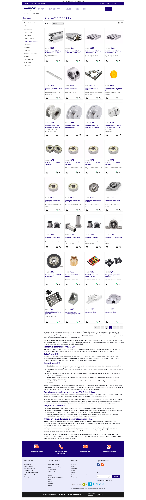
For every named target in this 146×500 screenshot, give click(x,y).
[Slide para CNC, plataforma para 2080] (54, 298)
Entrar (107, 3)
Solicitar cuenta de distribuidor (55, 477)
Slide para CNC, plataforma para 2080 (52, 313)
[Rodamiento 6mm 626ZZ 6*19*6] (54, 186)
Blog (84, 9)
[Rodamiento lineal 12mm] (74, 224)
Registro (102, 3)
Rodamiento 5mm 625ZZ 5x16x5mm (92, 163)
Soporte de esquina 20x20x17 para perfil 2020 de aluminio (73, 313)
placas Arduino (97, 399)
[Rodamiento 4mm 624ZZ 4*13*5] (74, 149)
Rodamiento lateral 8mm (112, 200)
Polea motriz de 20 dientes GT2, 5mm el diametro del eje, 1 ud (113, 126)
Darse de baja (108, 480)
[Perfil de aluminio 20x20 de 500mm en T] (54, 37)
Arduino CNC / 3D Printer (31, 41)
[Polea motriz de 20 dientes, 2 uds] (114, 112)
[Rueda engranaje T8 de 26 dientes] (74, 261)
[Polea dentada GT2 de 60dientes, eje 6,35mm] (94, 112)
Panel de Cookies (28, 479)
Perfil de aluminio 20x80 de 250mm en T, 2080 (93, 52)
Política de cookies (28, 466)
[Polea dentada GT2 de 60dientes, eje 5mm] (74, 112)
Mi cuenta (73, 464)
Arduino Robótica (29, 38)
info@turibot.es (85, 451)
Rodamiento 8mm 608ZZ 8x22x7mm (72, 201)
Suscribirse (101, 480)
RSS (102, 464)
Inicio (25, 14)
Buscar (77, 9)
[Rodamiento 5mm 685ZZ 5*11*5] (114, 149)
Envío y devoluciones (29, 468)
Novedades (68, 9)
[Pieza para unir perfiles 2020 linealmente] (54, 74)
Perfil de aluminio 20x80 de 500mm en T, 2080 (113, 52)
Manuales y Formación (30, 53)
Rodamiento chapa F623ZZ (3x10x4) (93, 201)
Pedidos (73, 466)
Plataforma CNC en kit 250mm (91, 89)
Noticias (50, 481)
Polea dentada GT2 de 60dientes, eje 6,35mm (92, 126)
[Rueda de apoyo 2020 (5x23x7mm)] (54, 261)
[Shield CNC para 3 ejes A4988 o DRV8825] (94, 261)
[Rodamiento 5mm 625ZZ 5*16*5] (94, 149)
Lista (122, 23)
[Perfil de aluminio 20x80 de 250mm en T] (94, 37)
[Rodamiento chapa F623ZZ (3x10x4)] (94, 186)
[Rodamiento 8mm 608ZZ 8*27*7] (74, 186)
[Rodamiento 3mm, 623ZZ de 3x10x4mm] (54, 149)
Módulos (26, 26)
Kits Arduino (27, 35)
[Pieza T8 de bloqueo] (74, 74)
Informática (27, 62)
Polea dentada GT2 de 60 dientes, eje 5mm (72, 126)
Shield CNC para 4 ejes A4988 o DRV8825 (91, 275)
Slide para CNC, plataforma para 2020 (113, 275)
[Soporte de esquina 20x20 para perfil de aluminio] (74, 298)
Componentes (28, 29)
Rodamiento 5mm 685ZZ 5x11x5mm (112, 163)
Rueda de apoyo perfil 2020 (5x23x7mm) (53, 275)
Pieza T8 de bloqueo (71, 88)
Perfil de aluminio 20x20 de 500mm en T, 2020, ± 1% (53, 52)
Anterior (99, 327)
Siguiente (121, 327)
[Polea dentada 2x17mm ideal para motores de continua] (114, 74)
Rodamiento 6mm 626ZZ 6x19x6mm (52, 201)
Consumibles (27, 44)
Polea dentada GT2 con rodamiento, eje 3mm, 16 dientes (52, 126)
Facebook (98, 464)
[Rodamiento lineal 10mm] (54, 224)
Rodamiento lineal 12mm (72, 237)
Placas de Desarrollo (30, 23)
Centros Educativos (55, 9)
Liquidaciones (28, 65)
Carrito (73, 470)
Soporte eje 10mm (90, 312)
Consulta (50, 475)
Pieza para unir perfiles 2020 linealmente (53, 89)
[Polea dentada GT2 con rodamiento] (54, 112)
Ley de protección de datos (31, 472)
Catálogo (50, 485)
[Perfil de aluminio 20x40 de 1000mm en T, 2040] (74, 37)
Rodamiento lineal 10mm (52, 237)
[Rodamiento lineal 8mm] (94, 224)
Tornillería (26, 56)
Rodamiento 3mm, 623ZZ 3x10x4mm (52, 163)
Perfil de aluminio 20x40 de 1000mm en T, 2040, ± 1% (73, 52)
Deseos (73, 472)
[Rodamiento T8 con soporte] (114, 224)
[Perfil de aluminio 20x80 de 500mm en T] (114, 37)
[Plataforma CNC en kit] (94, 74)
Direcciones (74, 468)
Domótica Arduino (29, 59)
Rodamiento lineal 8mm (92, 237)
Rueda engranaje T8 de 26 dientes (72, 275)
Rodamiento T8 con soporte (113, 237)
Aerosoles (27, 47)
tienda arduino (52, 334)
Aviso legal (26, 477)
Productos (41, 9)
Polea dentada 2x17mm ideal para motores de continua (113, 89)
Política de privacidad (29, 475)
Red (119, 23)
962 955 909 (53, 469)
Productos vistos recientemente (79, 475)
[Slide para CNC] (114, 261)
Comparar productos (76, 477)
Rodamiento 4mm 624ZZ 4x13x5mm (72, 163)
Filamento (27, 50)
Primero (95, 327)
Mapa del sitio (27, 464)
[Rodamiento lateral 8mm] (114, 186)
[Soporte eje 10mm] (94, 298)
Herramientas (28, 32)
